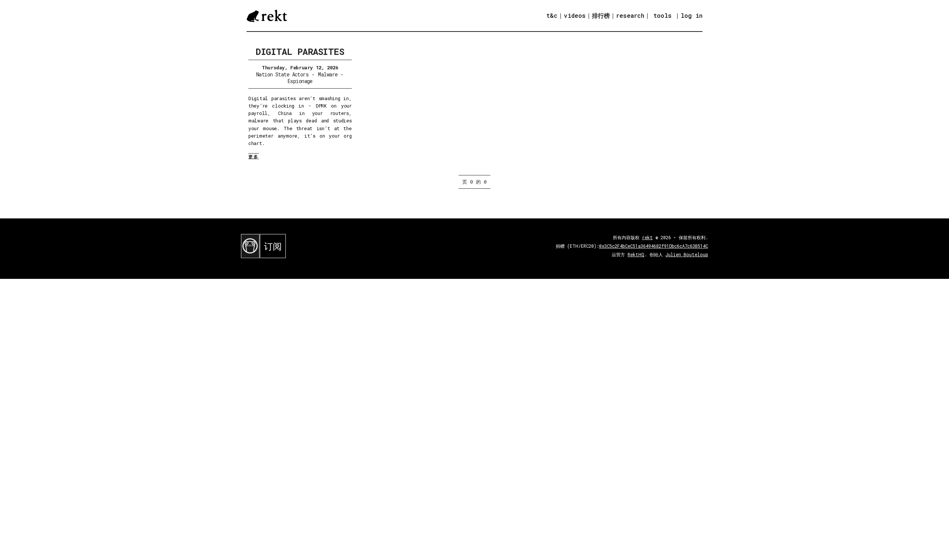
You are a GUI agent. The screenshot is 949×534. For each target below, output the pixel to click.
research (630, 15)
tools (663, 15)
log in (691, 15)
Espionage (300, 81)
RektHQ (636, 254)
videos (575, 15)
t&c (552, 15)
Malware (327, 74)
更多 (253, 156)
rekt (647, 237)
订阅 (273, 246)
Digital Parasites (300, 51)
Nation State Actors (282, 74)
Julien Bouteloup (686, 254)
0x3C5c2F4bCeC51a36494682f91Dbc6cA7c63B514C (653, 246)
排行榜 (601, 15)
